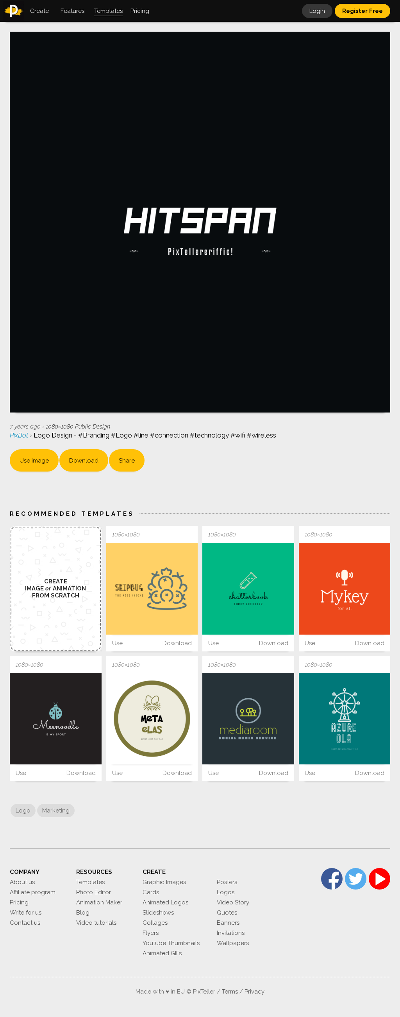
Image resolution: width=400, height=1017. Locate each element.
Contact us (25, 922)
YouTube (379, 879)
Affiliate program (32, 892)
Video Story (233, 902)
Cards (151, 892)
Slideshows (158, 912)
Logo (23, 810)
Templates (90, 882)
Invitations (231, 932)
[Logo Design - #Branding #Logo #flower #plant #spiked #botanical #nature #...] (152, 589)
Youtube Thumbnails (171, 943)
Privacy (254, 991)
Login (317, 10)
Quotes (227, 912)
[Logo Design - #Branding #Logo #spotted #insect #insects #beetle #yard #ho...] (56, 719)
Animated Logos (165, 902)
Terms (230, 991)
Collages (155, 922)
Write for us (25, 912)
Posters (227, 882)
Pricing (19, 902)
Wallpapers (233, 943)
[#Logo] (248, 719)
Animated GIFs (162, 953)
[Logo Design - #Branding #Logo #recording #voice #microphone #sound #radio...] (345, 589)
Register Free (362, 10)
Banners (228, 922)
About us (22, 882)
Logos (225, 892)
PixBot (20, 435)
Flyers (151, 932)
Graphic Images (164, 882)
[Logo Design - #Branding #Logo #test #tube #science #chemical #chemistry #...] (248, 589)
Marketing (56, 810)
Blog (82, 912)
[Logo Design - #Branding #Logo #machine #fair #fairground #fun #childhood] (345, 719)
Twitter (355, 879)
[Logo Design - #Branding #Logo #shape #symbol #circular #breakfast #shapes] (152, 719)
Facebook (332, 879)
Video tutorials (96, 922)
